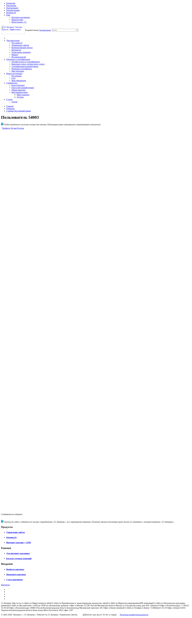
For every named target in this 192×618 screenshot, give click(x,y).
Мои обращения (18, 80)
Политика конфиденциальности (134, 615)
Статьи (9, 99)
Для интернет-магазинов (18, 553)
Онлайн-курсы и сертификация (25, 62)
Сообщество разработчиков (18, 111)
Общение (10, 108)
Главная (9, 106)
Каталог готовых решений (18, 558)
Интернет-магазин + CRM (18, 542)
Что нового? (16, 43)
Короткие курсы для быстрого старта (28, 64)
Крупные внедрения (20, 17)
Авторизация (45, 30)
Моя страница (23, 95)
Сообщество (11, 83)
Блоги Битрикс (18, 85)
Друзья (13, 128)
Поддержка (16, 76)
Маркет (14, 55)
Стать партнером (14, 579)
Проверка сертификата (21, 69)
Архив (14, 102)
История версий (18, 57)
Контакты (5, 585)
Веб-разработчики (19, 92)
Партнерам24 (12, 8)
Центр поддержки (14, 73)
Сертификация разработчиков (24, 66)
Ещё (8, 15)
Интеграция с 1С (19, 22)
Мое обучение (17, 71)
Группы (20, 97)
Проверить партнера (16, 574)
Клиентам (10, 3)
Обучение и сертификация (18, 59)
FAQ (13, 78)
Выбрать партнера (15, 569)
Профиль (6, 128)
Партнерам (11, 5)
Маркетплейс (17, 20)
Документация (12, 40)
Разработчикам (13, 10)
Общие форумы (18, 90)
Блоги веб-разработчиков (22, 88)
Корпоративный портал (22, 47)
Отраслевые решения (20, 52)
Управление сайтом (20, 45)
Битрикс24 (11, 13)
